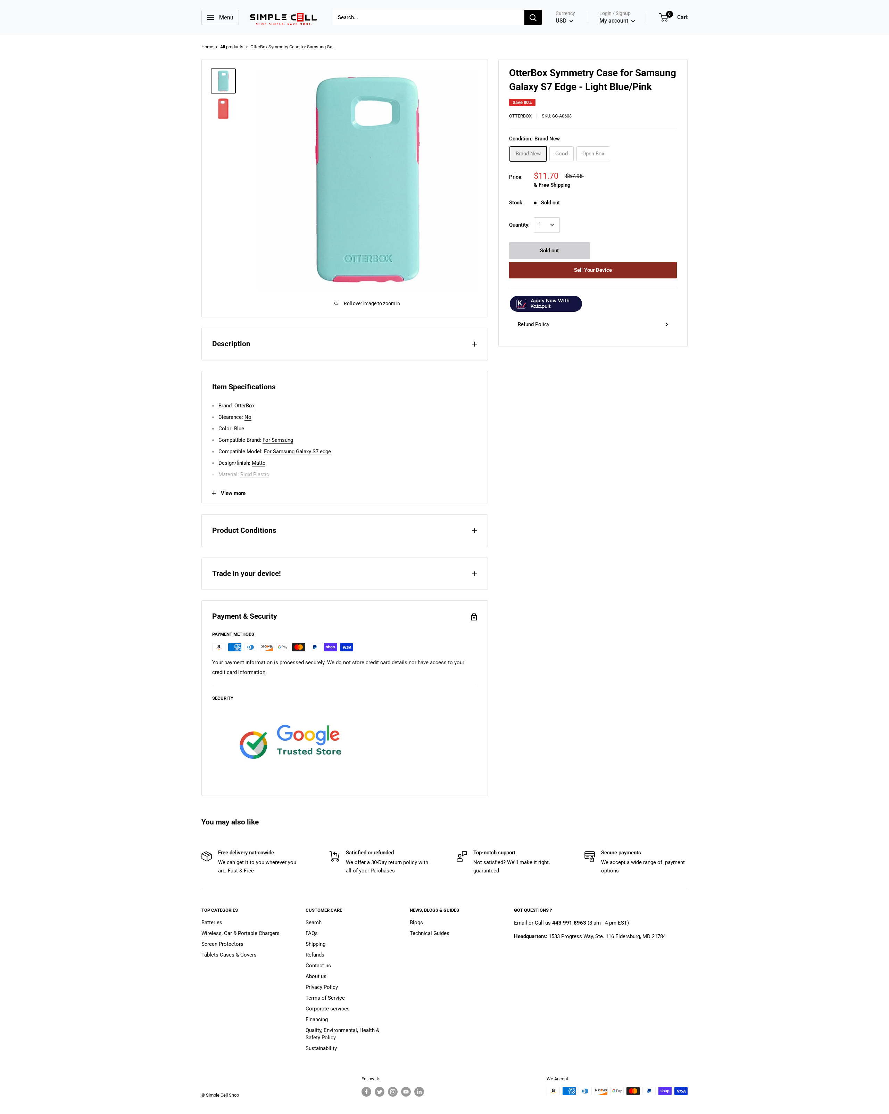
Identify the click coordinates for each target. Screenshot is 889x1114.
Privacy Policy (322, 987)
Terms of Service (325, 998)
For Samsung (278, 440)
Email (520, 923)
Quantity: (519, 225)
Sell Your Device (593, 270)
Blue (239, 428)
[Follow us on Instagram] (393, 1092)
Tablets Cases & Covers (229, 955)
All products (231, 46)
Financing (317, 1019)
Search (314, 922)
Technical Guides (429, 933)
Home (207, 46)
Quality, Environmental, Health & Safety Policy (342, 1034)
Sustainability (321, 1048)
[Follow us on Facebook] (366, 1092)
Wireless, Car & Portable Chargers (240, 933)
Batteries (211, 922)
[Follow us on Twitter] (379, 1092)
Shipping (315, 944)
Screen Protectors (222, 944)
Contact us (318, 965)
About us (316, 976)
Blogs (416, 922)
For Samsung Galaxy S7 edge (297, 451)
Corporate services (328, 1009)
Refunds (315, 955)
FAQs (312, 933)
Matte (258, 463)
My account (614, 20)
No (247, 417)
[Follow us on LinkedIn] (419, 1092)
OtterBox (520, 116)
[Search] (533, 17)
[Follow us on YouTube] (406, 1092)
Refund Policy (533, 324)
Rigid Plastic (254, 474)
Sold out (549, 250)
